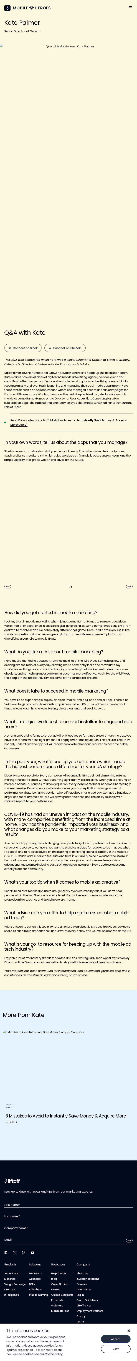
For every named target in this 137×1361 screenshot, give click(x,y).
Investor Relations (88, 1279)
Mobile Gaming (38, 1295)
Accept (115, 1339)
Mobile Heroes (60, 1311)
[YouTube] (32, 1252)
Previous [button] (7, 586)
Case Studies (59, 1284)
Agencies (35, 1279)
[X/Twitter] (14, 1252)
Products (10, 1264)
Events (55, 1289)
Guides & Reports (62, 1295)
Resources (58, 1264)
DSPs (32, 1284)
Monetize (10, 1279)
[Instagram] (23, 1252)
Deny (116, 1349)
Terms (81, 1321)
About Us (82, 1273)
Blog (54, 1279)
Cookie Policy (54, 1354)
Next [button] (129, 586)
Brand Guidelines (87, 1300)
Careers (82, 1284)
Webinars (57, 1305)
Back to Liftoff (7, 8)
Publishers (35, 1289)
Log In (80, 1295)
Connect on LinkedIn (67, 348)
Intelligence (11, 1295)
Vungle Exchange (15, 1284)
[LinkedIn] (5, 1252)
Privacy (81, 1316)
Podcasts (57, 1300)
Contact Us (84, 1289)
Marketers (35, 1273)
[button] (129, 1330)
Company (83, 1264)
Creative (9, 1289)
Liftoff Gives (84, 1305)
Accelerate (11, 1273)
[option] (68, 481)
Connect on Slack (25, 348)
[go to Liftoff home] (32, 8)
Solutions (35, 1264)
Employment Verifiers (90, 1311)
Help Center (58, 1273)
